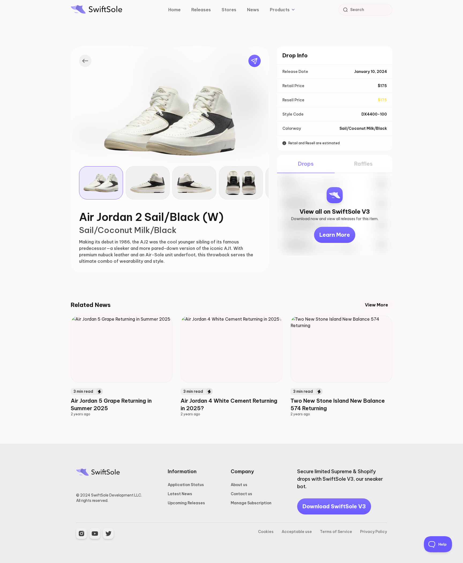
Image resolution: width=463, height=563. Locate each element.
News (253, 9)
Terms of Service (336, 531)
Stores (229, 9)
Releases (201, 9)
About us (239, 484)
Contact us (241, 493)
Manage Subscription (251, 503)
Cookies (266, 531)
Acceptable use (297, 531)
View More (376, 305)
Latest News (180, 493)
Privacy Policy (373, 531)
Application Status (186, 484)
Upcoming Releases (186, 503)
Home (174, 9)
